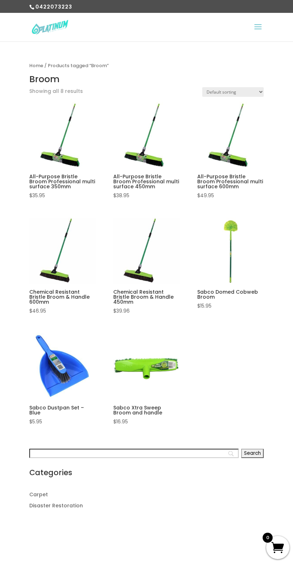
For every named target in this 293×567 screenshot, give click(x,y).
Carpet (38, 494)
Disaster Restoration (56, 505)
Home (36, 65)
